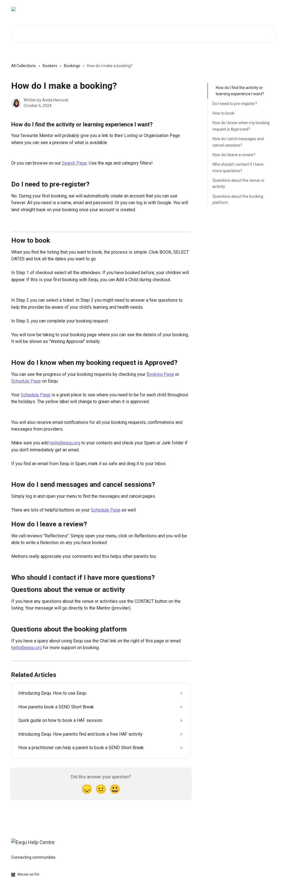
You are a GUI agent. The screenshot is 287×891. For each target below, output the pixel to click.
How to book (223, 113)
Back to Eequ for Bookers (248, 9)
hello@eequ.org (65, 443)
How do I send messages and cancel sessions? (238, 142)
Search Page (74, 163)
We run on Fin (28, 874)
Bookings (72, 65)
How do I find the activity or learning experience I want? (240, 90)
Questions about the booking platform (237, 199)
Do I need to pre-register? (234, 103)
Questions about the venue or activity (238, 183)
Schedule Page (26, 381)
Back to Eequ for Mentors (194, 9)
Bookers (50, 65)
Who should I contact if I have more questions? (237, 167)
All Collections (23, 65)
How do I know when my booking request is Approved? (241, 126)
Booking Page (160, 374)
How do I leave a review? (233, 155)
